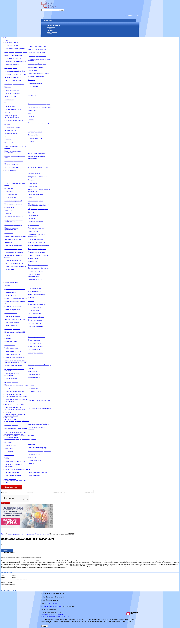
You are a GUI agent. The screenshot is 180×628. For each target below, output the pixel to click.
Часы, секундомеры (34, 86)
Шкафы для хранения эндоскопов (15, 266)
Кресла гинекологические (36, 294)
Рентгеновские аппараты (36, 228)
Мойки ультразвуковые (35, 201)
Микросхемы (8, 448)
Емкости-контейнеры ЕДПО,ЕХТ (15, 146)
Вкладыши (7, 140)
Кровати (7, 148)
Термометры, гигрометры (12, 77)
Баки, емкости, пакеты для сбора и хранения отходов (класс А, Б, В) (15, 361)
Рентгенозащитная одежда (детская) (15, 428)
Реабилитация (9, 100)
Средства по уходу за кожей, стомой (39, 408)
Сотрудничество (52, 32)
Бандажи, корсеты (10, 130)
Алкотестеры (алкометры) (12, 90)
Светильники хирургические (13, 245)
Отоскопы (31, 212)
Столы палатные (33, 310)
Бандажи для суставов (35, 132)
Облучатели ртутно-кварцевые (38, 209)
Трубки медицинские (11, 382)
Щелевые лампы (9, 269)
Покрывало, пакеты (34, 391)
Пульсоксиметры (33, 225)
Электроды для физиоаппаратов (14, 461)
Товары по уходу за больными (14, 404)
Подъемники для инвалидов (13, 434)
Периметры (31, 218)
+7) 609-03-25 (47, 606)
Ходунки (7, 124)
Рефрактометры (33, 231)
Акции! (6, 40)
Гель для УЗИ (8, 417)
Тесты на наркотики (10, 96)
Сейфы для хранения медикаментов (15, 298)
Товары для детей (10, 419)
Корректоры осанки (10, 133)
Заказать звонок (48, 20)
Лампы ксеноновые (34, 475)
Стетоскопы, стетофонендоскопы (15, 74)
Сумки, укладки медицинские (14, 391)
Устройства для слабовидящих (14, 84)
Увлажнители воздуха (35, 83)
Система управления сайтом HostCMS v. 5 (55, 616)
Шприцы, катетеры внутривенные (39, 400)
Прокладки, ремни (34, 454)
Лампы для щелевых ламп (12, 475)
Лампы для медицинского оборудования (17, 469)
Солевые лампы (33, 70)
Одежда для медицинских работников (16, 421)
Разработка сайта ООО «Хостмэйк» (52, 614)
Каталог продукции (53, 25)
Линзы (30, 197)
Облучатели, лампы (10, 68)
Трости (30, 113)
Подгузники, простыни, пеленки (15, 432)
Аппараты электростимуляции (38, 265)
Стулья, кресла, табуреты (36, 317)
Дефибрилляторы (10, 197)
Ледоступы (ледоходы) (11, 64)
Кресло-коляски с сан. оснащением (39, 104)
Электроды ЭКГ (33, 463)
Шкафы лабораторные (35, 349)
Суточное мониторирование (13, 252)
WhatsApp (58, 606)
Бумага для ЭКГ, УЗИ (11, 416)
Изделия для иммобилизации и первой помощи (19, 385)
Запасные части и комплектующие (39, 123)
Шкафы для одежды (10, 325)
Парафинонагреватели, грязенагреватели (11, 228)
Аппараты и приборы (11, 45)
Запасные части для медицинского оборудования (20, 439)
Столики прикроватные (12, 316)
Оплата (49, 28)
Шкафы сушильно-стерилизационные (34, 275)
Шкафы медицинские (35, 323)
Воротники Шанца (34, 135)
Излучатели (8, 442)
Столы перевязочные (34, 313)
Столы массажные (10, 292)
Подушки (31, 141)
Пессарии (7, 412)
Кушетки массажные (34, 291)
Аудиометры (8, 191)
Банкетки (7, 285)
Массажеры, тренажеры (35, 67)
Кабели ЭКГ (32, 444)
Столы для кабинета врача (36, 304)
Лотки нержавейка (34, 374)
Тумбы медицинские (11, 348)
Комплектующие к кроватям (13, 161)
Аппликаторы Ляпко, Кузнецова (14, 48)
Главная (3, 534)
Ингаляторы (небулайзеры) (13, 58)
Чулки (6, 136)
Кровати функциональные (36, 337)
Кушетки (7, 335)
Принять (44, 626)
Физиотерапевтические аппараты (38, 245)
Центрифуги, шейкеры (35, 271)
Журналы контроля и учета (13, 365)
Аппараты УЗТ (33, 261)
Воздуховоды (32, 180)
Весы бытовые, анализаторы (37, 49)
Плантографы (8, 233)
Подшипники (8, 451)
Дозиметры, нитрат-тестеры (37, 56)
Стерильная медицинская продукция (16, 396)
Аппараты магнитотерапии (36, 252)
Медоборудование (10, 170)
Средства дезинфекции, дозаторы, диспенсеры (19, 435)
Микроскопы (8, 210)
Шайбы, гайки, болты (35, 460)
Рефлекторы (8, 242)
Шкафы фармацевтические (13, 351)
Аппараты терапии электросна (38, 255)
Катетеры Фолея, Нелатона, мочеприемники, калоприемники (15, 408)
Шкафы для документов (35, 326)
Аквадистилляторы (34, 173)
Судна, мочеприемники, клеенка (38, 73)
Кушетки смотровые (34, 288)
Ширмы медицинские (11, 322)
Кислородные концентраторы (14, 204)
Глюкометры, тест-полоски (36, 52)
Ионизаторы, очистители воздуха (15, 61)
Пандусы (31, 116)
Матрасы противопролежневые (38, 167)
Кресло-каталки (9, 106)
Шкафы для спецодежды (12, 354)
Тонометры (31, 80)
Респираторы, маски (11, 425)
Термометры (32, 457)
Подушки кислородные (35, 221)
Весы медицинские (10, 194)
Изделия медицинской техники (14, 357)
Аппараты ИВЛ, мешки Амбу (37, 177)
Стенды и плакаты (10, 479)
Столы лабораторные (35, 307)
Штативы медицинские (12, 329)
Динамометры (32, 186)
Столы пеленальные (10, 313)
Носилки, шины (33, 388)
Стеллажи (31, 301)
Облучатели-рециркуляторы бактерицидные (13, 220)
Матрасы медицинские (11, 164)
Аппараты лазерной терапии (37, 249)
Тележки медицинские (35, 346)
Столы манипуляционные (12, 309)
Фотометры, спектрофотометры (38, 268)
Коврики (31, 368)
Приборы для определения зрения (15, 236)
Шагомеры (7, 87)
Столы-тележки (9, 345)
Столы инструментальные (12, 306)
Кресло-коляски (9, 103)
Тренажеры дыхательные (36, 76)
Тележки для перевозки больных (14, 319)
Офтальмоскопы (33, 215)
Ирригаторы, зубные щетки (37, 64)
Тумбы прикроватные (35, 320)
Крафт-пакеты (32, 371)
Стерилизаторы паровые (36, 239)
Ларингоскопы (9, 207)
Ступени (31, 120)
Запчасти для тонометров (12, 80)
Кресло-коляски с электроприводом (39, 107)
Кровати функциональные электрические (36, 157)
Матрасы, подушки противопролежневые (11, 116)
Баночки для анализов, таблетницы (39, 365)
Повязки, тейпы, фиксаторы (13, 143)
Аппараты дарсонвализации (37, 46)
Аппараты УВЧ (33, 258)
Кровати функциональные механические (12, 152)
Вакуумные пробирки (11, 437)
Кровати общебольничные (36, 153)
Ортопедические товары (12, 127)
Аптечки (7, 388)
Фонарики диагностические (13, 260)
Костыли (7, 112)
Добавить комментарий (8, 590)
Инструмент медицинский (13, 394)
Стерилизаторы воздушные (13, 249)
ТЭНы (6, 458)
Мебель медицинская (11, 282)
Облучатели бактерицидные (13, 217)
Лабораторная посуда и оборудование (11, 374)
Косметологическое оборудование (15, 480)
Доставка (50, 30)
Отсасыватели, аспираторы (13, 225)
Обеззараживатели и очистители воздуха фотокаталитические (38, 204)
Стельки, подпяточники (35, 138)
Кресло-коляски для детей (12, 109)
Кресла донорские (10, 295)
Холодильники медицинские (13, 263)
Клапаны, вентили (10, 445)
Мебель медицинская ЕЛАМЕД (14, 332)
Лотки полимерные (10, 378)
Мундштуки (32, 95)
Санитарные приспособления (13, 120)
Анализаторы (8, 188)
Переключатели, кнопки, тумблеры (39, 451)
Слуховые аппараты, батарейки (14, 71)
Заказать (6, 550)
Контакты (50, 33)
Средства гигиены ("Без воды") (14, 414)
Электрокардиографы (35, 279)
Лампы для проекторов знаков (37, 472)
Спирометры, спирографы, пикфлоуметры (36, 235)
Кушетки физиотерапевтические (14, 289)
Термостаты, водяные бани (36, 242)
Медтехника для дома (11, 42)
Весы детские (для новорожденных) (16, 52)
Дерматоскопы (32, 183)
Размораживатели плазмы (12, 239)
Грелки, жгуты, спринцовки (13, 55)
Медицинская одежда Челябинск (38, 424)
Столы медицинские (34, 340)
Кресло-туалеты (33, 110)
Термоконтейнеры (34, 377)
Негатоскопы (8, 213)
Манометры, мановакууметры (37, 447)
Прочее (6, 482)
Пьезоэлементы (9, 455)
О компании (51, 27)
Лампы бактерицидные (35, 194)
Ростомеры (31, 297)
